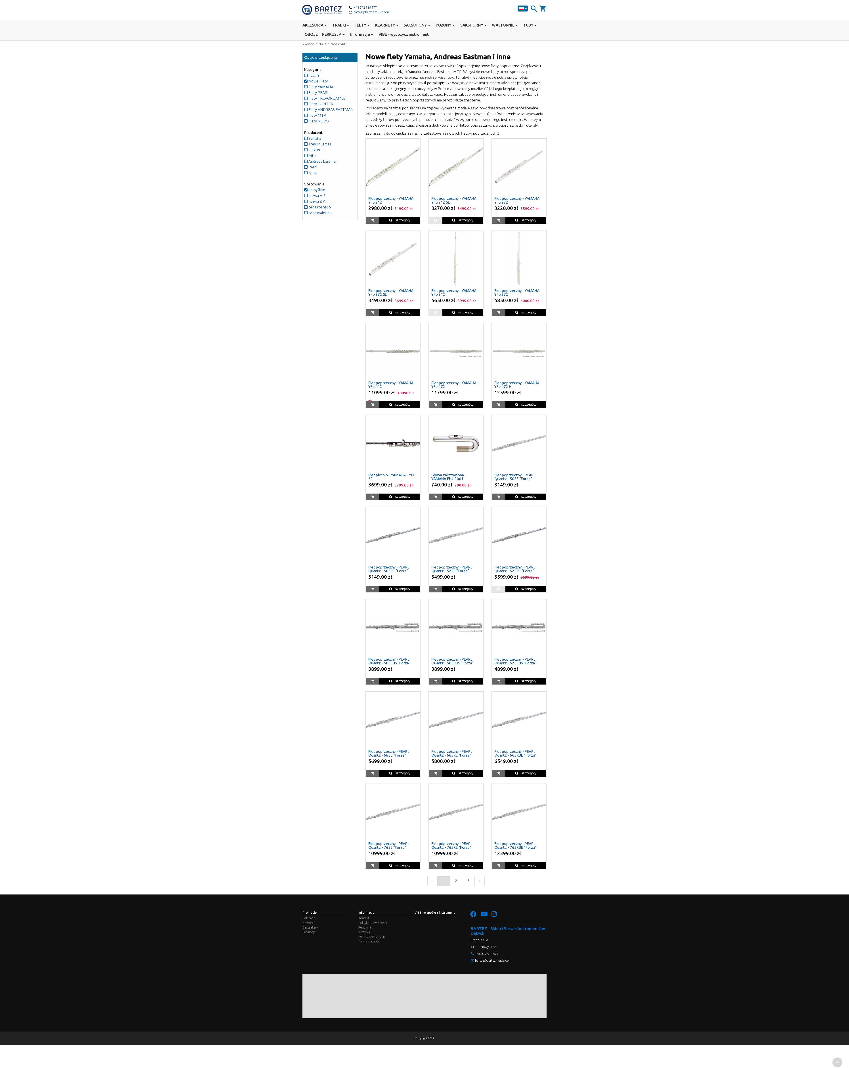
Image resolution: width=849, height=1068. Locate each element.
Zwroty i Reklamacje (372, 936)
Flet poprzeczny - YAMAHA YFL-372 (516, 292)
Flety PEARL (318, 92)
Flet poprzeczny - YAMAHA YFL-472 (453, 385)
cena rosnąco (319, 207)
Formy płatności (369, 941)
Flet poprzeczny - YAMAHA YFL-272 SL (390, 292)
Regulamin (365, 927)
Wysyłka (364, 932)
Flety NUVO (318, 121)
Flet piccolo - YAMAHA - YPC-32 (392, 477)
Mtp (312, 155)
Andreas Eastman (322, 161)
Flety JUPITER (320, 104)
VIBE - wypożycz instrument (404, 34)
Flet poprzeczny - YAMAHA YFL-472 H (516, 385)
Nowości (308, 923)
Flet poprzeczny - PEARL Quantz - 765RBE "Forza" (515, 845)
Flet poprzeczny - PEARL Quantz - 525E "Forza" (451, 569)
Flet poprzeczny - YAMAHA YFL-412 (390, 385)
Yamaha (314, 138)
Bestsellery (310, 927)
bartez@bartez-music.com (372, 12)
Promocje (309, 932)
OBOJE (311, 34)
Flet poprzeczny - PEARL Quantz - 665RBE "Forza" (515, 753)
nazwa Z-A (316, 201)
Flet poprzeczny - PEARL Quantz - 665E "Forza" (388, 753)
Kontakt (363, 918)
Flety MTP (317, 115)
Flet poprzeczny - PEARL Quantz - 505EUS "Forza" (389, 661)
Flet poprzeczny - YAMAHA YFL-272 (516, 200)
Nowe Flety (339, 43)
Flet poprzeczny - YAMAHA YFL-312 (453, 292)
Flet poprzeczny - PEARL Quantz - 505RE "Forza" (388, 569)
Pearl (312, 167)
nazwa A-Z (317, 195)
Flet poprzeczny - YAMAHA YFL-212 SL (453, 200)
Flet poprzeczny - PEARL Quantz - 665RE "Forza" (451, 753)
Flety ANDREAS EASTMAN (331, 109)
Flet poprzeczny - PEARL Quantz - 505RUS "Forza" (452, 661)
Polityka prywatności (372, 923)
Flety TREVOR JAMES (327, 98)
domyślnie (316, 190)
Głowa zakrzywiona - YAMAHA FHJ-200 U (448, 477)
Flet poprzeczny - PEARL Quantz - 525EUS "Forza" (515, 661)
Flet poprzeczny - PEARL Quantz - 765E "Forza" (388, 845)
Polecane (308, 918)
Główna (308, 43)
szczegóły (402, 220)
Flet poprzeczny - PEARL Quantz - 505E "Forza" (514, 477)
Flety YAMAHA (320, 87)
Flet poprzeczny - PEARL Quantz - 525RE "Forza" (514, 569)
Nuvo (312, 173)
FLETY (322, 43)
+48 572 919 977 (365, 7)
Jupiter (314, 150)
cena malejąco (320, 213)
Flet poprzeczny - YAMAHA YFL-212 (390, 200)
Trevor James (319, 144)
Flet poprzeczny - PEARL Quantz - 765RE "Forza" (451, 845)
